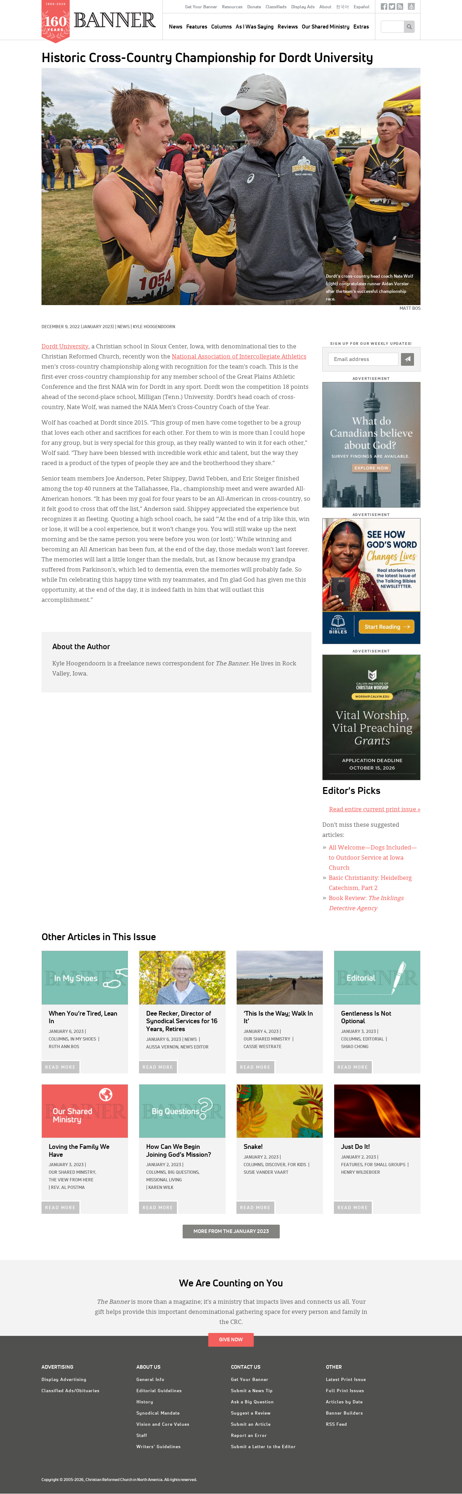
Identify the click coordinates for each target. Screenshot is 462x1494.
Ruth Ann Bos (64, 1047)
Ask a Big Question (252, 1402)
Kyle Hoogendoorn (154, 327)
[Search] (409, 26)
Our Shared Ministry (325, 27)
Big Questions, (184, 1173)
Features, (352, 1165)
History (144, 1402)
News (123, 327)
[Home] (131, 19)
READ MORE (60, 1067)
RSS (400, 8)
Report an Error (249, 1436)
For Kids (297, 1165)
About (325, 7)
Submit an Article (251, 1425)
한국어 (342, 7)
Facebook (384, 8)
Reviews (288, 27)
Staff (141, 1436)
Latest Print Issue (346, 1380)
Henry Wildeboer (360, 1173)
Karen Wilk (160, 1188)
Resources (232, 7)
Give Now (231, 1339)
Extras (361, 27)
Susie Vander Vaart (266, 1173)
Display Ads (303, 7)
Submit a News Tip (252, 1391)
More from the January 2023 (231, 1231)
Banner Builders (344, 1413)
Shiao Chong (355, 1047)
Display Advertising (64, 1380)
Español (362, 7)
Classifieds (276, 7)
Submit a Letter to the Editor (263, 1447)
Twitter (392, 8)
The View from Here (71, 1180)
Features (196, 27)
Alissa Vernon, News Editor (177, 1047)
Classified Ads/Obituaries (71, 1391)
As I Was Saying (255, 27)
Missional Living (164, 1180)
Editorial (373, 1039)
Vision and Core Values (162, 1425)
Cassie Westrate (263, 1047)
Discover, (276, 1165)
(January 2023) (97, 327)
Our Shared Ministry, (72, 1173)
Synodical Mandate (158, 1413)
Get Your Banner (201, 7)
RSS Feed (336, 1425)
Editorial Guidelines (159, 1391)
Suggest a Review (251, 1413)
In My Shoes (83, 1039)
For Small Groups (385, 1165)
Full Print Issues (345, 1391)
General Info (150, 1380)
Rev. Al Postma (68, 1188)
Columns (221, 27)
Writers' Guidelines (158, 1447)
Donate (254, 7)
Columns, (59, 1039)
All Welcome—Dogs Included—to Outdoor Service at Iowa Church (373, 858)
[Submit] (407, 359)
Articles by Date (344, 1402)
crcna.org (411, 6)
